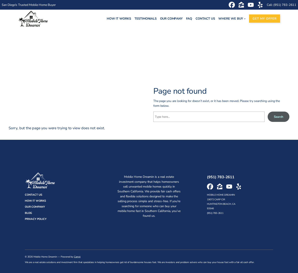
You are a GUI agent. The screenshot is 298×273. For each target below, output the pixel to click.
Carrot (77, 256)
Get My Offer (264, 19)
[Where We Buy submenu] (245, 19)
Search (278, 117)
